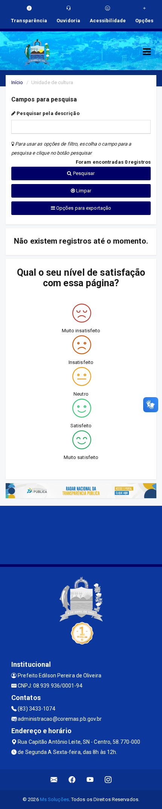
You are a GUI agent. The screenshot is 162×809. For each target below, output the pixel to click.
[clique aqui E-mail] (54, 779)
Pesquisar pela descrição (47, 113)
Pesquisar (83, 173)
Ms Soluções (54, 799)
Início (17, 82)
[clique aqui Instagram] (108, 779)
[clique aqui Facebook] (72, 779)
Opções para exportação (83, 208)
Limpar (83, 190)
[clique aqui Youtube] (90, 779)
